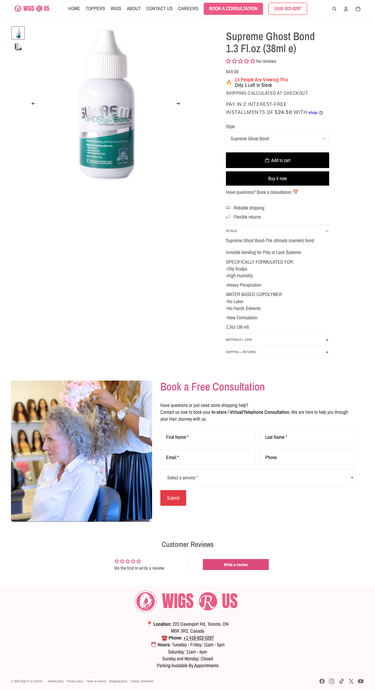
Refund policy (56, 681)
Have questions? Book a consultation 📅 (262, 192)
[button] (240, 61)
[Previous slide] (31, 104)
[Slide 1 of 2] (18, 33)
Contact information (141, 681)
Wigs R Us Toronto (31, 681)
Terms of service (96, 681)
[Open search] (334, 9)
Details (231, 231)
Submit (173, 498)
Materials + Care (239, 339)
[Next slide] (179, 104)
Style (230, 126)
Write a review (236, 565)
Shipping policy (118, 681)
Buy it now (277, 178)
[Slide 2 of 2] (18, 47)
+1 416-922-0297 (198, 637)
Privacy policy (75, 681)
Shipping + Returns (241, 352)
